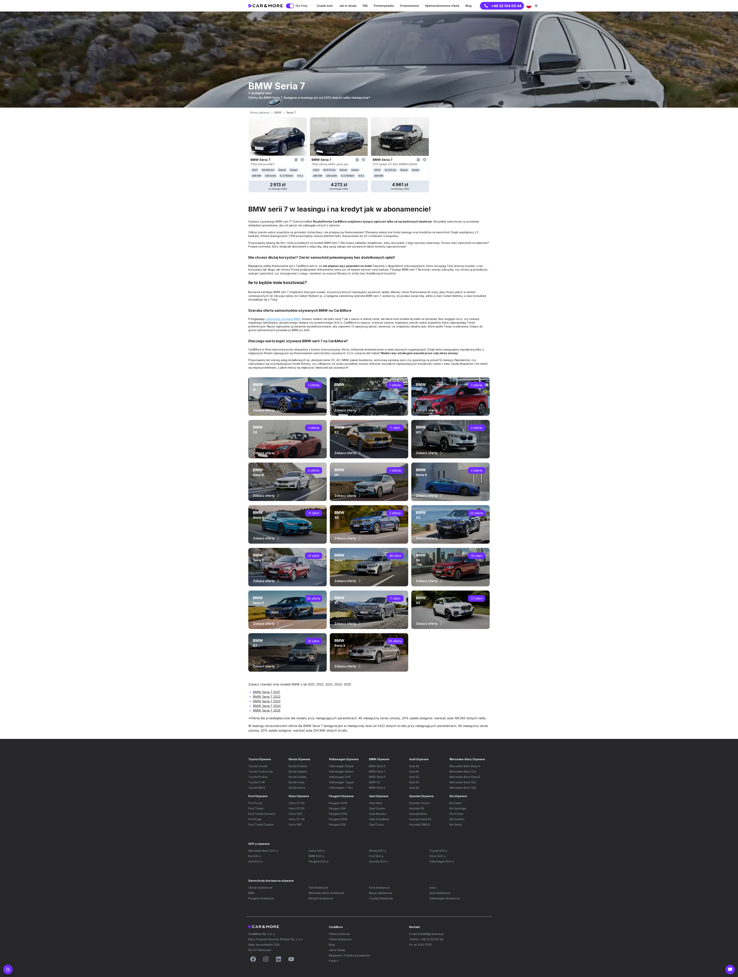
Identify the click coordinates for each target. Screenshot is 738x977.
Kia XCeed (456, 813)
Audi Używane (419, 759)
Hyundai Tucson (419, 803)
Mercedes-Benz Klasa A (465, 766)
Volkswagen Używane (344, 759)
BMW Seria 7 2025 (266, 710)
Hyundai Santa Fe (420, 819)
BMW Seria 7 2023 (266, 701)
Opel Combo (377, 808)
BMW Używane (379, 759)
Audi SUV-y (255, 861)
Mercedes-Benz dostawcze (326, 893)
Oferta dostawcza (340, 939)
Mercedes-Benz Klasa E (465, 776)
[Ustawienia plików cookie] (8, 969)
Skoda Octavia (297, 766)
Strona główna (259, 112)
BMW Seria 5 (377, 776)
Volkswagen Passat (341, 766)
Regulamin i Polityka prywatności (349, 955)
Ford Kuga (254, 819)
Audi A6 (414, 771)
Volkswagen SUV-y (441, 861)
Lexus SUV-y (317, 850)
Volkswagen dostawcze (444, 898)
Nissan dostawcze (380, 893)
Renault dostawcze (321, 898)
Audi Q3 (414, 776)
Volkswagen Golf (339, 776)
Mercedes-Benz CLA (463, 771)
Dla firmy (302, 5)
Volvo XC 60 (296, 803)
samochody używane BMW (283, 319)
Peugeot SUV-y (318, 861)
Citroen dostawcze (260, 887)
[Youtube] (291, 959)
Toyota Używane (259, 759)
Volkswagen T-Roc (341, 787)
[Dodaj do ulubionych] (302, 159)
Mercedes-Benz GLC (463, 782)
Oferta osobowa (339, 933)
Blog (332, 944)
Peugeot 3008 (338, 813)
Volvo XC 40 (296, 819)
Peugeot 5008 (338, 819)
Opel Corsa (376, 824)
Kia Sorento (457, 819)
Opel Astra (375, 803)
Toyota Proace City (260, 771)
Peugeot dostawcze (261, 898)
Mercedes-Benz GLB (463, 787)
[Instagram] (266, 959)
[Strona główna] (265, 5)
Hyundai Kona (418, 813)
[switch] (290, 5)
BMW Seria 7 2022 (266, 697)
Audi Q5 (414, 787)
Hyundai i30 (416, 808)
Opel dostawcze (439, 893)
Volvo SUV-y (437, 856)
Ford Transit (255, 808)
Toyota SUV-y (438, 850)
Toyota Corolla (257, 766)
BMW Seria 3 (377, 766)
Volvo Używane (298, 796)
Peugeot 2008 (338, 803)
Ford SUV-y (376, 856)
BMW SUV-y (316, 856)
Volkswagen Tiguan (341, 782)
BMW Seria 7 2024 (267, 706)
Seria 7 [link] (291, 112)
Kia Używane (458, 796)
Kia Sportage (458, 808)
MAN (251, 893)
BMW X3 (374, 782)
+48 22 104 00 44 (506, 6)
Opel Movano (377, 813)
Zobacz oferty (264, 410)
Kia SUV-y (254, 856)
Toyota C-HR (256, 782)
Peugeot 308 (337, 808)
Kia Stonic (456, 824)
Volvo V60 (295, 813)
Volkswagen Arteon (341, 771)
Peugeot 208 (337, 824)
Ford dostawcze (379, 887)
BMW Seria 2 (377, 787)
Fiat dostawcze (318, 887)
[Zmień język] (529, 5)
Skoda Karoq (296, 787)
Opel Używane (378, 796)
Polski (332, 960)
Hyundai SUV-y (378, 861)
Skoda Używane (299, 759)
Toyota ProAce (258, 776)
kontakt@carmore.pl (431, 933)
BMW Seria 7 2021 (266, 692)
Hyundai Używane (421, 796)
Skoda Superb (297, 771)
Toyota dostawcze (381, 898)
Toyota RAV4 (256, 787)
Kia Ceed (455, 803)
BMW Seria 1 (377, 771)
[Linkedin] (278, 959)
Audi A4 (414, 766)
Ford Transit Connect (261, 813)
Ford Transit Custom (260, 824)
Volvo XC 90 (296, 808)
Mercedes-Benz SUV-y (263, 850)
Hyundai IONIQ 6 (419, 824)
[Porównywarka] (296, 159)
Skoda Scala (296, 782)
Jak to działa (337, 950)
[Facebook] (253, 959)
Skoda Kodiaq (297, 776)
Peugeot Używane (341, 796)
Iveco (432, 887)
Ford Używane (258, 796)
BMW (277, 112)
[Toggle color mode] (536, 6)
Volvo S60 (295, 824)
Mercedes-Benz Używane (467, 759)
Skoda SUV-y (377, 850)
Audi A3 (414, 782)
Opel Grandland (379, 819)
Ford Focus (255, 803)
